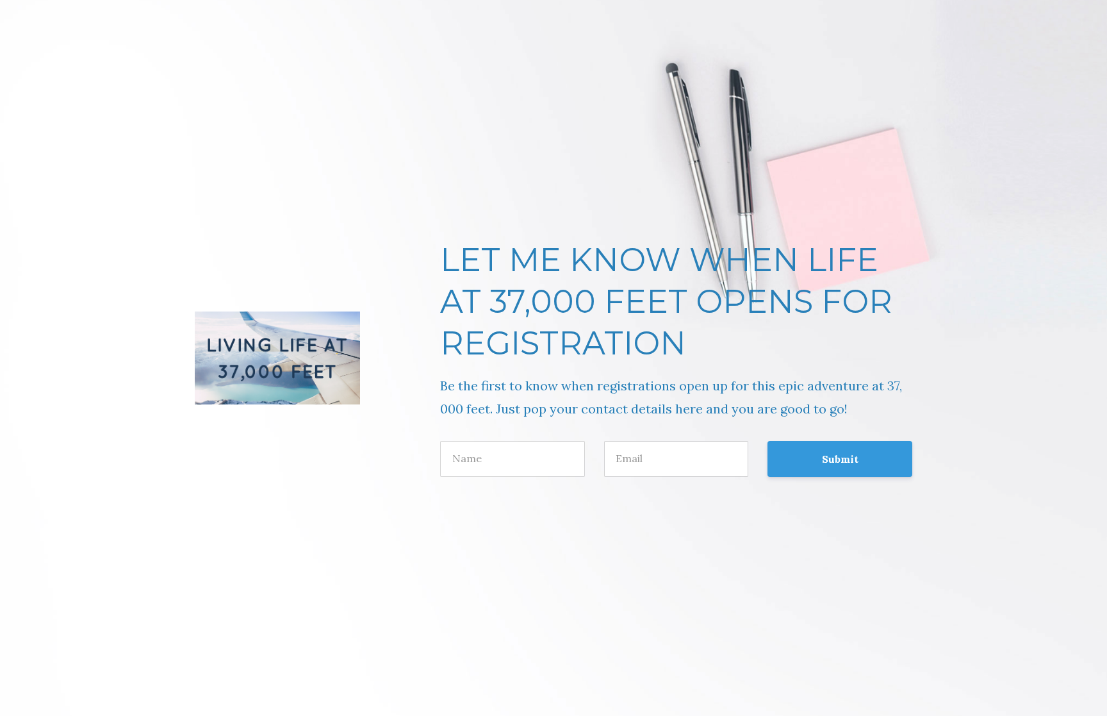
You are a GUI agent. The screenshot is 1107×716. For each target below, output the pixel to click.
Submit (840, 459)
